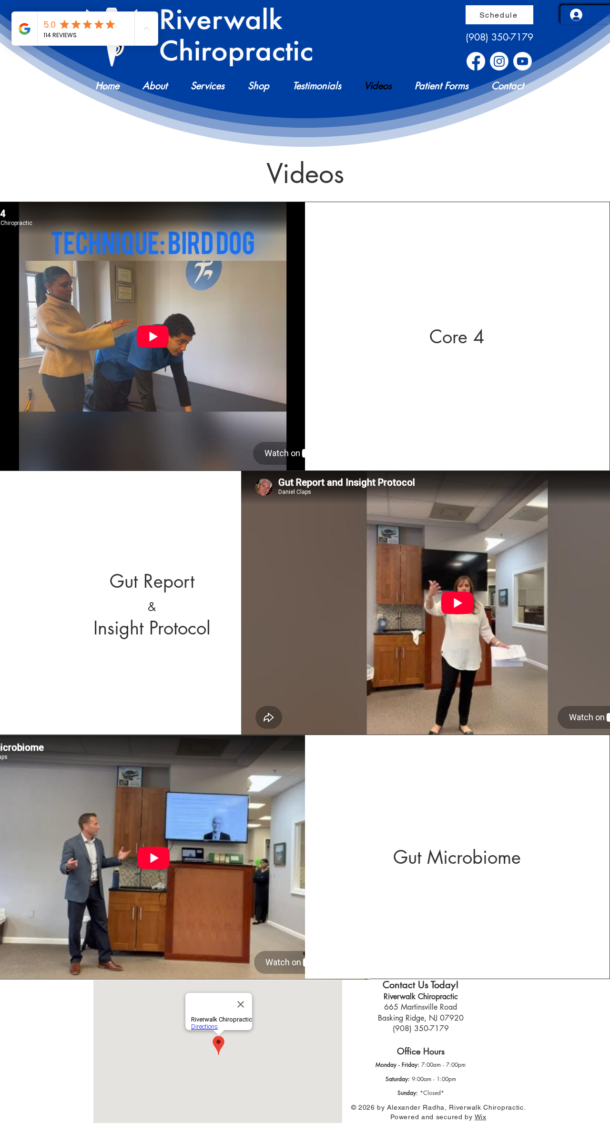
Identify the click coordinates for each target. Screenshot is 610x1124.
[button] (150, 86)
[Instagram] (499, 61)
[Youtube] (522, 61)
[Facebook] (476, 61)
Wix (481, 1117)
